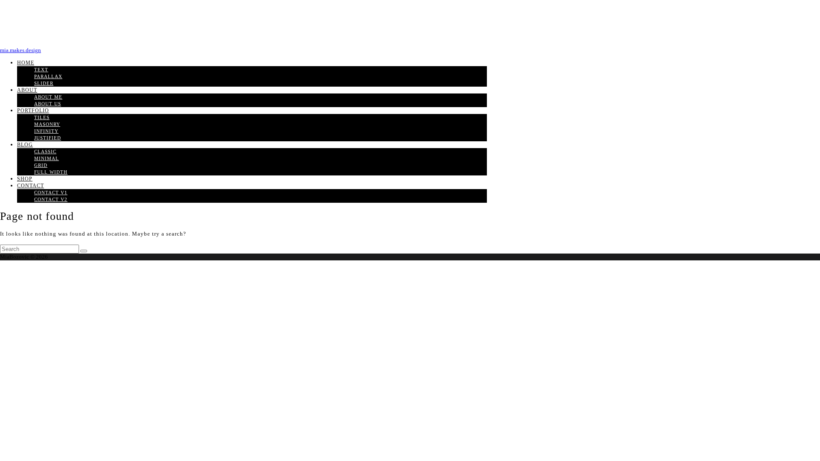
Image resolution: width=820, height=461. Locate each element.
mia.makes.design (20, 50)
